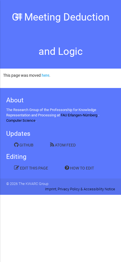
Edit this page (33, 168)
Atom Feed (65, 145)
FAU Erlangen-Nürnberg (79, 115)
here (45, 75)
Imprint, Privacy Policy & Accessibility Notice (80, 189)
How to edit (81, 168)
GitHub (26, 145)
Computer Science (20, 120)
